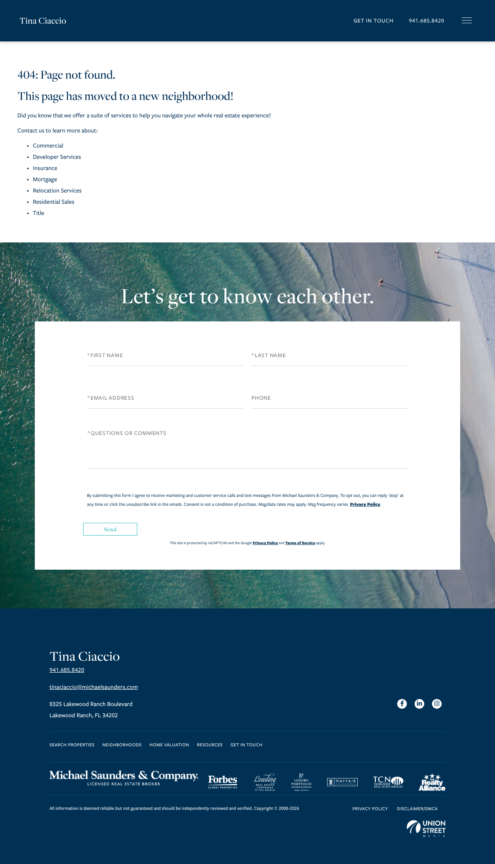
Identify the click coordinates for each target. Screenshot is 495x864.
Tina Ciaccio (42, 20)
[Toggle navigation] (467, 20)
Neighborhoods (122, 745)
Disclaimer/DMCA (417, 809)
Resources (210, 745)
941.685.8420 (426, 20)
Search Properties (72, 745)
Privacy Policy (365, 504)
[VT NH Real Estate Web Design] (426, 828)
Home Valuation (169, 745)
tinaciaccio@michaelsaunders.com (94, 687)
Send (110, 529)
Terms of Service (300, 542)
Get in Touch (373, 20)
